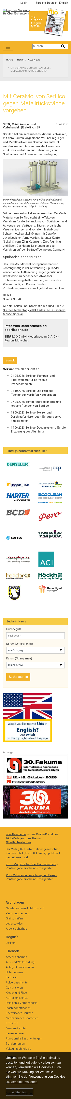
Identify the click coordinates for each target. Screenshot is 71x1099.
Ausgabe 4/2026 (36, 25)
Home (9, 59)
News (20, 59)
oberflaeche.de (16, 834)
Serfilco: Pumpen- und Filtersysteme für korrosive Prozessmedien (33, 380)
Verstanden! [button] (19, 1092)
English (63, 3)
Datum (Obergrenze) (19, 659)
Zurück (10, 360)
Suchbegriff (13, 629)
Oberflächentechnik (18, 842)
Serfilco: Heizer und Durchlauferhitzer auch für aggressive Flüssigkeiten (36, 417)
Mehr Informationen (23, 1082)
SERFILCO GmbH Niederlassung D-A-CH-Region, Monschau (32, 339)
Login (24, 3)
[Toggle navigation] (8, 47)
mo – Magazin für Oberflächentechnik (31, 864)
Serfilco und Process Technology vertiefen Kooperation (33, 393)
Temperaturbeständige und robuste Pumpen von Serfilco (36, 404)
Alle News (34, 59)
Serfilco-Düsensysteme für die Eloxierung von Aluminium (38, 430)
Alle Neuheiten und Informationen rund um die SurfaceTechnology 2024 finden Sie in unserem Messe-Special (34, 310)
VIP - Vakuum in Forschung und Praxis (31, 875)
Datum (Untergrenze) (19, 644)
